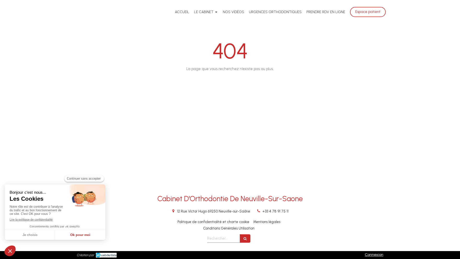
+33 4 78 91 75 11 (275, 211)
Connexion (374, 254)
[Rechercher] (245, 238)
